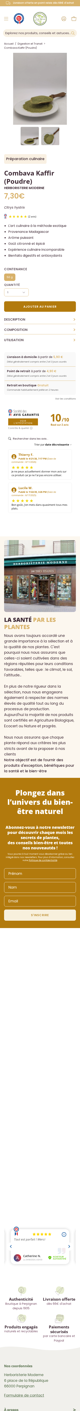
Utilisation (40, 340)
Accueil (9, 43)
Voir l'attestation (23, 422)
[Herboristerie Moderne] (40, 18)
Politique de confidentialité (43, 860)
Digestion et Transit (30, 43)
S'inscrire (40, 915)
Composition (40, 330)
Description (40, 319)
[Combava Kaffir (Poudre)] (30, 136)
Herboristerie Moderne (24, 188)
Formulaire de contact (24, 1395)
